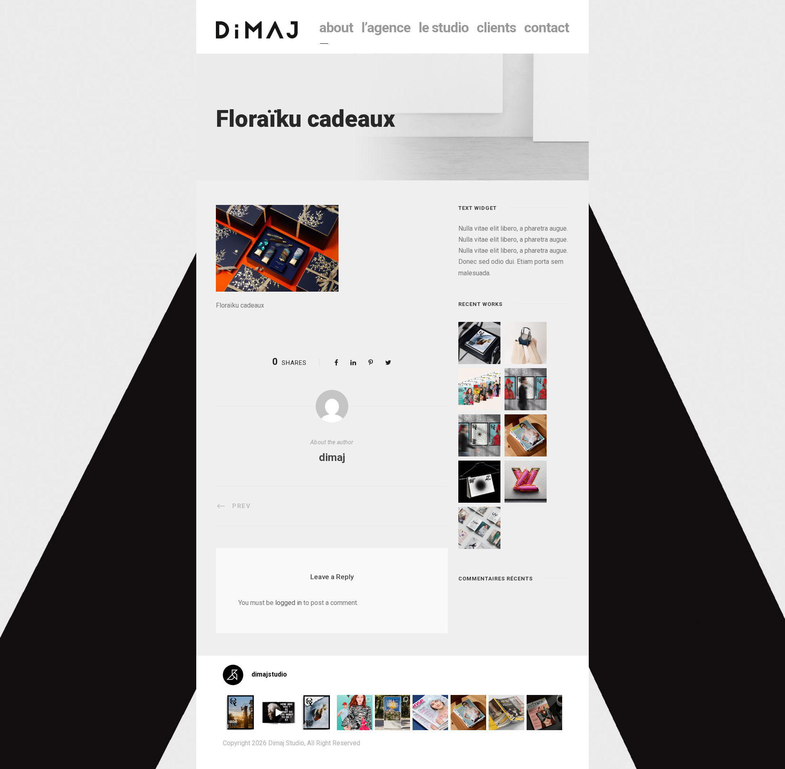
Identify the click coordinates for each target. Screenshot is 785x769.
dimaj (332, 457)
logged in (288, 603)
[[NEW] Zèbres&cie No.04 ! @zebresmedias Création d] (544, 713)
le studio (444, 27)
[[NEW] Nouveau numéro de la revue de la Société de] (506, 713)
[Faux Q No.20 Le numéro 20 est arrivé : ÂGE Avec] (240, 713)
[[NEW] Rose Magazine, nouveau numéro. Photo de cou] (468, 713)
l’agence (385, 27)
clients (496, 27)
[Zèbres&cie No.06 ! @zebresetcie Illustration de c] (354, 713)
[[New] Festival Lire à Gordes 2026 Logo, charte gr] (392, 713)
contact (546, 27)
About (336, 27)
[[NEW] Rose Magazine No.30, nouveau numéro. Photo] (430, 713)
